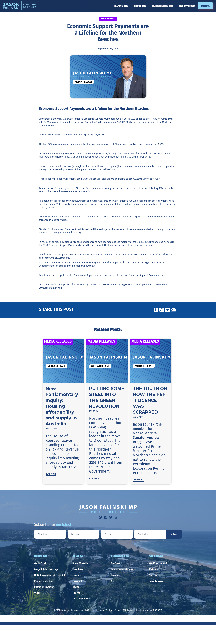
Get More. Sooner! (158, 563)
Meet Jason (78, 569)
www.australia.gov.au (50, 288)
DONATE (205, 5)
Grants (37, 592)
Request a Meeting (43, 580)
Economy (77, 575)
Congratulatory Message (46, 569)
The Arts (76, 592)
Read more (51, 474)
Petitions (153, 569)
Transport (77, 580)
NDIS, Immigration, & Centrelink (49, 575)
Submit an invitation (44, 586)
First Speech (116, 563)
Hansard (115, 575)
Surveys (153, 575)
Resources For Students (122, 569)
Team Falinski (156, 580)
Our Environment (81, 598)
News (113, 580)
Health (76, 586)
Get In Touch (40, 563)
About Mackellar (80, 563)
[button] (121, 6)
